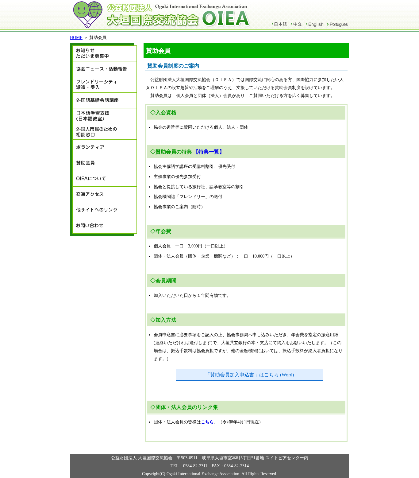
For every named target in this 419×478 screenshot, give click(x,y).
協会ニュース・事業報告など (103, 69)
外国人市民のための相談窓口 (103, 132)
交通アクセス (103, 194)
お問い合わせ (103, 227)
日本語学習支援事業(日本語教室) (103, 116)
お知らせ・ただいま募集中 (103, 52)
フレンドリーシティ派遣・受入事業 (103, 85)
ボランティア (103, 147)
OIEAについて (103, 179)
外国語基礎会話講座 (103, 100)
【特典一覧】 (209, 152)
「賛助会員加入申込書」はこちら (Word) (249, 374)
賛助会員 (103, 163)
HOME (76, 37)
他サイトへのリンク (103, 210)
